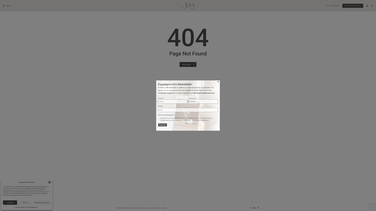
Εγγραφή (162, 125)
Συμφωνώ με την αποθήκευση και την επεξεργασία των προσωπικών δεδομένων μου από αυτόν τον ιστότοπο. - (186, 119)
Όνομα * (161, 98)
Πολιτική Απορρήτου (200, 120)
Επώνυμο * (193, 98)
